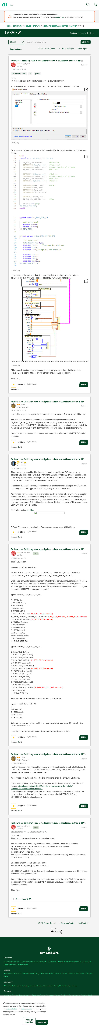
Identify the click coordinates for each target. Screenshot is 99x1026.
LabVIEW (74, 26)
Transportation (23, 964)
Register (73, 33)
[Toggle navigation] (15, 5)
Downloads (7, 995)
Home (8, 26)
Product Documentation (22, 995)
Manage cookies (29, 1021)
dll (30, 74)
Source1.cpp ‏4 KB (23, 899)
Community (17, 26)
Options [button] (83, 65)
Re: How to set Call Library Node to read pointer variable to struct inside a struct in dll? (47, 401)
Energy (60, 961)
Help (91, 33)
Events (74, 986)
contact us (59, 17)
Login (83, 33)
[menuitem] (88, 5)
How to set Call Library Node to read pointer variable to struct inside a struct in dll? (46, 60)
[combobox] (52, 42)
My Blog (30, 510)
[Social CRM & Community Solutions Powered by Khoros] (56, 931)
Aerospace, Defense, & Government (33, 961)
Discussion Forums (32, 26)
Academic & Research (11, 961)
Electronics (52, 961)
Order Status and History (30, 973)
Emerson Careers (36, 986)
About (25, 986)
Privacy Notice (11, 1009)
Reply (83, 384)
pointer (37, 74)
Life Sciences (86, 961)
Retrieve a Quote (47, 973)
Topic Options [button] (15, 49)
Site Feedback (87, 995)
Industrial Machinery (72, 961)
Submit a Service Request (71, 995)
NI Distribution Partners (12, 973)
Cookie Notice (26, 1009)
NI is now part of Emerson (12, 986)
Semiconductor (10, 964)
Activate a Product (53, 995)
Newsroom (48, 986)
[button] (49, 114)
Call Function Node (18, 74)
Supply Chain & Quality (62, 986)
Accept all (42, 1022)
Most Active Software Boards (55, 26)
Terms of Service (61, 973)
